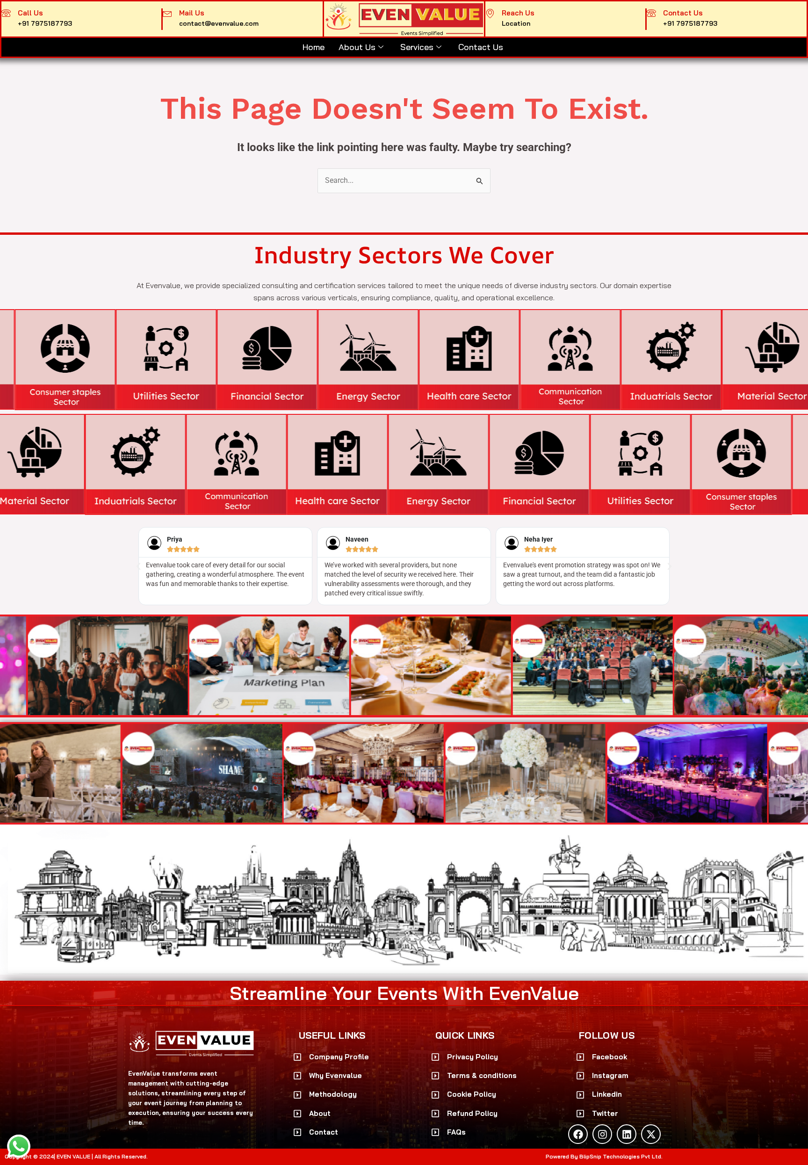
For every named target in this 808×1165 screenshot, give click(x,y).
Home (314, 47)
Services (416, 47)
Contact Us (481, 47)
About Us (357, 47)
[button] (138, 566)
